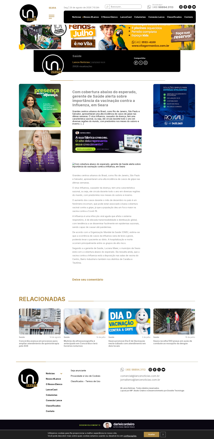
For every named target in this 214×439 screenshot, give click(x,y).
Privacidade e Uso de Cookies (85, 376)
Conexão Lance (156, 17)
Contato (188, 17)
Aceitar (151, 434)
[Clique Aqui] (107, 34)
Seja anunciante (78, 370)
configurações (130, 435)
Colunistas (140, 17)
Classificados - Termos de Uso (85, 381)
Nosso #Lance (91, 17)
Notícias (76, 17)
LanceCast (126, 17)
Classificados (174, 17)
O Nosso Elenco (109, 17)
